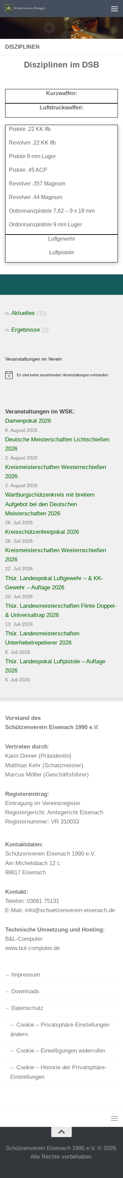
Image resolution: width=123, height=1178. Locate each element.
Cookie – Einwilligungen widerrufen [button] (60, 1050)
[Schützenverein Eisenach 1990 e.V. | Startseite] (48, 9)
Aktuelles (23, 313)
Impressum (25, 974)
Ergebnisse (25, 330)
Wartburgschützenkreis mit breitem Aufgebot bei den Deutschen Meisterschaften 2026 (50, 504)
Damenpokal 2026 (28, 421)
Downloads (25, 991)
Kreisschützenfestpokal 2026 (42, 532)
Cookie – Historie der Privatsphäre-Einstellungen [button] (58, 1072)
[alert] (61, 375)
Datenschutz (27, 1008)
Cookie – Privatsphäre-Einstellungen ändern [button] (59, 1030)
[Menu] (114, 8)
